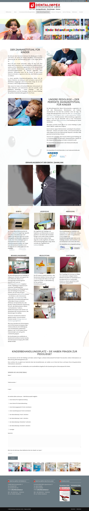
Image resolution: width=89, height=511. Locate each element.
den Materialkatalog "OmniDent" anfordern (20, 425)
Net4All (29, 509)
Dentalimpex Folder (64, 485)
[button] (44, 185)
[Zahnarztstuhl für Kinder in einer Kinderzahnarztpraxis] (50, 467)
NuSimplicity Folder (76, 485)
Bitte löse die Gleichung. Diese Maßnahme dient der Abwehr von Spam (25, 450)
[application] (44, 185)
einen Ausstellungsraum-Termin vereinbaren (20, 410)
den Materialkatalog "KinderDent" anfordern (20, 422)
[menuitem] (8, 12)
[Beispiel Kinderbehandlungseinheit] (26, 467)
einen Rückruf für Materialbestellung (18, 403)
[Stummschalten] (80, 205)
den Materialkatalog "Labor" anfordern (19, 418)
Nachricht (10, 433)
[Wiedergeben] (9, 205)
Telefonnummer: (12, 382)
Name (10, 375)
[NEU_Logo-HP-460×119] (44, 6)
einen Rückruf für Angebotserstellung (19, 399)
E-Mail (10, 389)
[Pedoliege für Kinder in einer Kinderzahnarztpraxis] (38, 467)
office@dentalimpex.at (17, 489)
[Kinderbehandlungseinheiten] (14, 467)
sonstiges (12, 429)
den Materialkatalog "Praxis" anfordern (19, 414)
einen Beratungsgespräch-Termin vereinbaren (20, 407)
